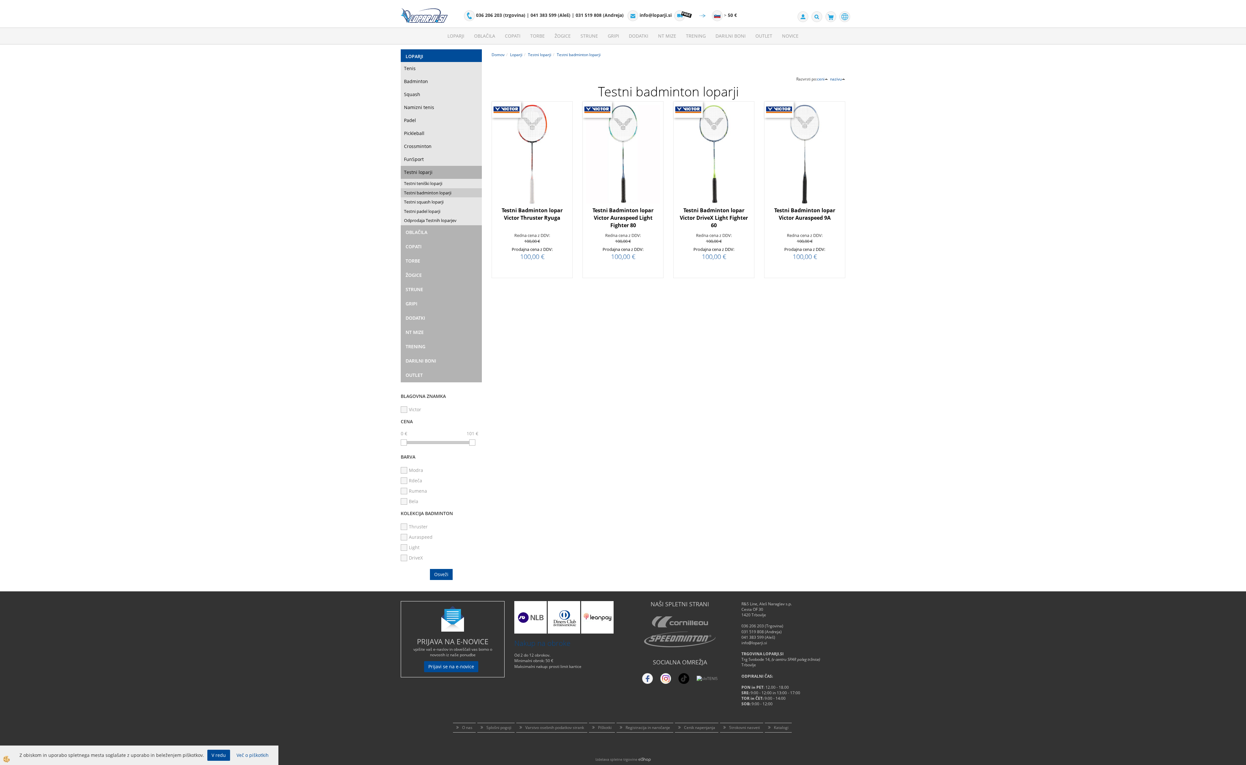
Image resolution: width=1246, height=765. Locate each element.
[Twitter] (665, 678)
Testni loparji (418, 172)
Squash (412, 94)
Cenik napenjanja (699, 727)
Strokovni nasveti (744, 727)
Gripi (613, 36)
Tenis (410, 68)
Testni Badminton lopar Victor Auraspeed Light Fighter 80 (623, 218)
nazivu (836, 79)
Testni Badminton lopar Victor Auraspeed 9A (804, 214)
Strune (589, 36)
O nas (467, 727)
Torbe (537, 36)
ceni (821, 79)
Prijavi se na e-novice (451, 666)
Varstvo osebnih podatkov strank (554, 727)
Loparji (455, 36)
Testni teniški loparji (423, 183)
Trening (696, 36)
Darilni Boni (730, 36)
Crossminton (418, 146)
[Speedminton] (680, 639)
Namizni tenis (419, 107)
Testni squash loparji (424, 202)
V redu (219, 755)
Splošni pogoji (498, 727)
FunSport (414, 159)
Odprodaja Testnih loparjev (430, 220)
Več (532, 160)
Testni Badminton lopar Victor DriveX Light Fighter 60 (714, 218)
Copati (512, 36)
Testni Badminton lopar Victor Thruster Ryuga (532, 214)
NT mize (667, 36)
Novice (790, 36)
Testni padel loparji (422, 211)
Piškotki (605, 727)
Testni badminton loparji (427, 193)
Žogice (563, 36)
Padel (410, 120)
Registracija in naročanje (648, 727)
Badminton (416, 81)
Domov (498, 54)
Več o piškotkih (253, 755)
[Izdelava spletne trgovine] (644, 759)
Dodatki (638, 36)
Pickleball (414, 133)
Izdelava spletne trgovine (616, 759)
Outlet (763, 36)
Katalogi (781, 727)
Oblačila (484, 36)
